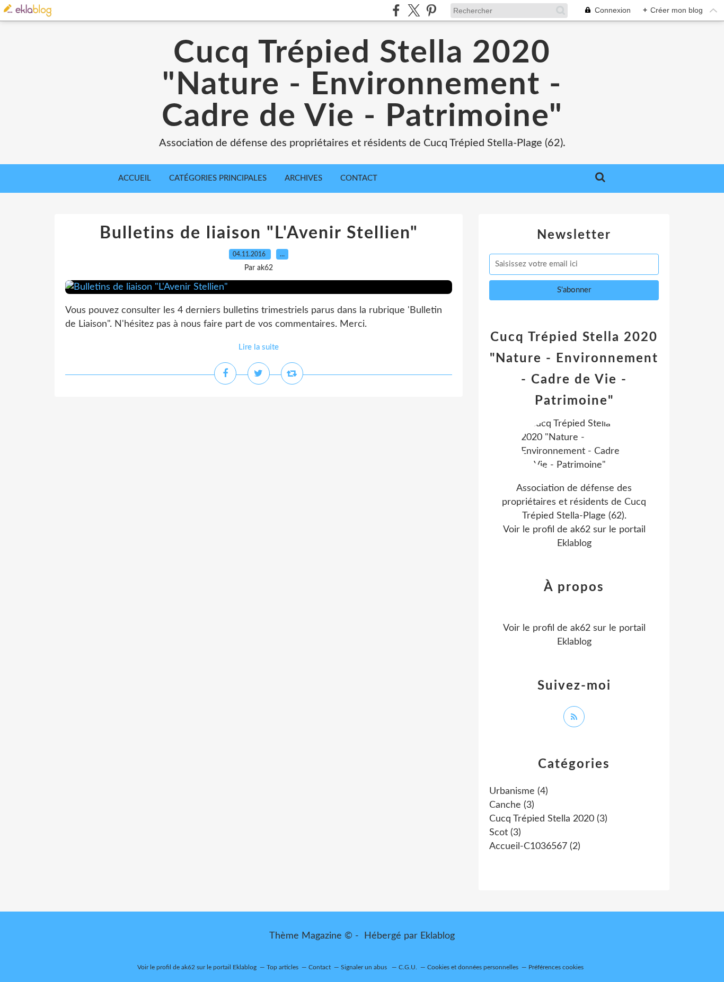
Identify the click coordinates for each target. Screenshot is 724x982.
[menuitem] (134, 178)
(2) (534, 846)
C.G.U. (408, 967)
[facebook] (396, 10)
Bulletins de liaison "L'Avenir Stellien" (259, 233)
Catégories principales (218, 178)
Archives (303, 178)
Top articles (282, 967)
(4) (518, 791)
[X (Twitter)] (413, 10)
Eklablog (437, 936)
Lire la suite (259, 347)
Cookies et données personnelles (472, 967)
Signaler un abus (365, 967)
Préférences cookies (556, 967)
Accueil (134, 178)
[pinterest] (431, 10)
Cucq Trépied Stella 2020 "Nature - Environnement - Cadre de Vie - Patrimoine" (362, 84)
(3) (511, 805)
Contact (358, 178)
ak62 (580, 529)
